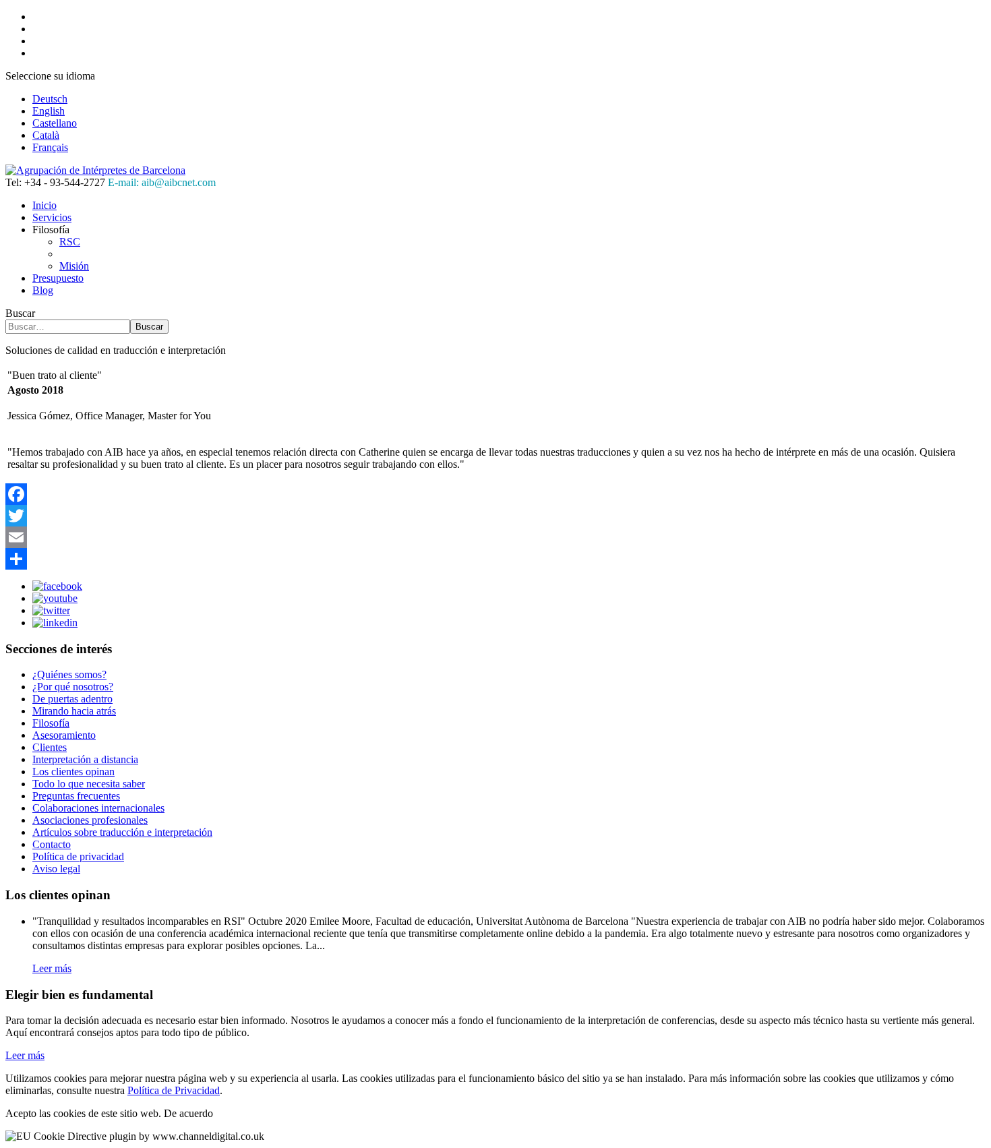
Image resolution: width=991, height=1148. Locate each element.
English (48, 111)
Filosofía (50, 723)
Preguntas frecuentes (76, 796)
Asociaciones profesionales (90, 820)
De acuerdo (188, 1113)
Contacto (51, 844)
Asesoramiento (64, 735)
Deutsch (49, 98)
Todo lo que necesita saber (88, 783)
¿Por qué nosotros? (72, 686)
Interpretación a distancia (85, 759)
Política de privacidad (78, 856)
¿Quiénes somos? (69, 674)
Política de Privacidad (173, 1090)
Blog (42, 290)
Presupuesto (58, 278)
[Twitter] (495, 515)
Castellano (54, 123)
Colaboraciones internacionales (98, 808)
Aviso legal (56, 868)
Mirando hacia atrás (74, 711)
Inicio (44, 205)
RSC (69, 241)
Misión (74, 266)
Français (50, 147)
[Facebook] (495, 494)
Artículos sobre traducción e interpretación (122, 832)
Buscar (20, 313)
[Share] (495, 559)
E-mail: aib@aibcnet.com (162, 182)
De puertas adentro (72, 698)
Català (45, 135)
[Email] (495, 537)
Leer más (51, 968)
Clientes (49, 747)
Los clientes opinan (73, 771)
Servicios (51, 217)
